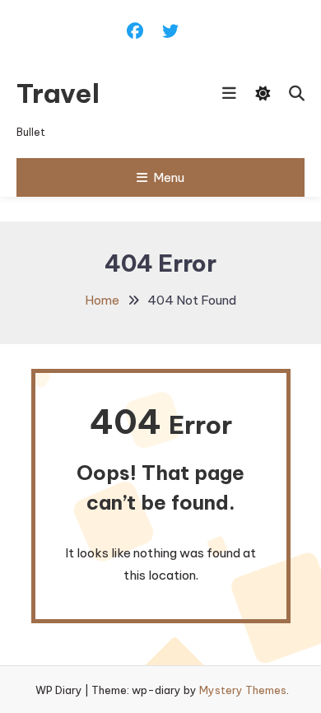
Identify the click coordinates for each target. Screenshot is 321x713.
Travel (58, 93)
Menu (168, 177)
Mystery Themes (242, 690)
